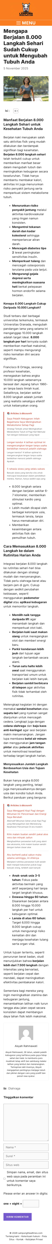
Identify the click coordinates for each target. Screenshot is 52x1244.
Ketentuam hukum (30, 1236)
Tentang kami (12, 1236)
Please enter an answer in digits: (25, 1193)
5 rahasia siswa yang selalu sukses (26, 468)
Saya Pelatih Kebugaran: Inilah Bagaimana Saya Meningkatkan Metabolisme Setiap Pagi (24, 421)
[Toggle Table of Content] (14, 110)
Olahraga (14, 1088)
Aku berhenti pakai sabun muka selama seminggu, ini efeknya (24, 856)
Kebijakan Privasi (34, 1239)
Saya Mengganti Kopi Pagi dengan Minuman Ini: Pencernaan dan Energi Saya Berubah (26, 813)
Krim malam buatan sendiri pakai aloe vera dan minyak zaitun (27, 836)
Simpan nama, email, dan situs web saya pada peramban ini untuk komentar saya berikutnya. (27, 1178)
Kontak (19, 1239)
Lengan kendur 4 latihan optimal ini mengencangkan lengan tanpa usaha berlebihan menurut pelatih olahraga (27, 445)
